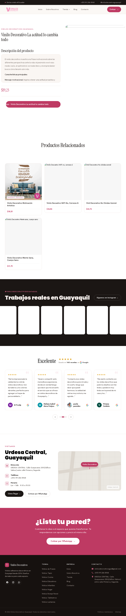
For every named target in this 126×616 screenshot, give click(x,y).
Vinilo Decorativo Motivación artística (19, 204)
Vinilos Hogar (47, 589)
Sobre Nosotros (52, 9)
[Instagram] (13, 582)
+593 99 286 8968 (101, 573)
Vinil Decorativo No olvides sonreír (101, 203)
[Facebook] (7, 582)
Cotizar (114, 9)
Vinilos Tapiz (47, 573)
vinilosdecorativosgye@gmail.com (107, 569)
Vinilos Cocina (47, 577)
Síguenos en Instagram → (107, 297)
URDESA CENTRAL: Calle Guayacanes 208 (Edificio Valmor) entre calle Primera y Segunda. (107, 579)
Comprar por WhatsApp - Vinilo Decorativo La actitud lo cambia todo (25, 104)
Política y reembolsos (105, 612)
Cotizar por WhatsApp (37, 493)
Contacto (85, 9)
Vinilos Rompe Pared (50, 594)
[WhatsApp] (19, 582)
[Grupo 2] (63, 416)
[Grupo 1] (60, 416)
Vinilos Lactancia (48, 602)
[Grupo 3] (65, 416)
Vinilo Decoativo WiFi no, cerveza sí (63, 203)
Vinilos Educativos (49, 581)
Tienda (65, 9)
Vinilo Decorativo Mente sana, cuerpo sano (20, 259)
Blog (75, 9)
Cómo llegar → (14, 493)
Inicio (40, 9)
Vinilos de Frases (48, 569)
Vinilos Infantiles (48, 585)
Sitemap (118, 612)
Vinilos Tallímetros (49, 598)
